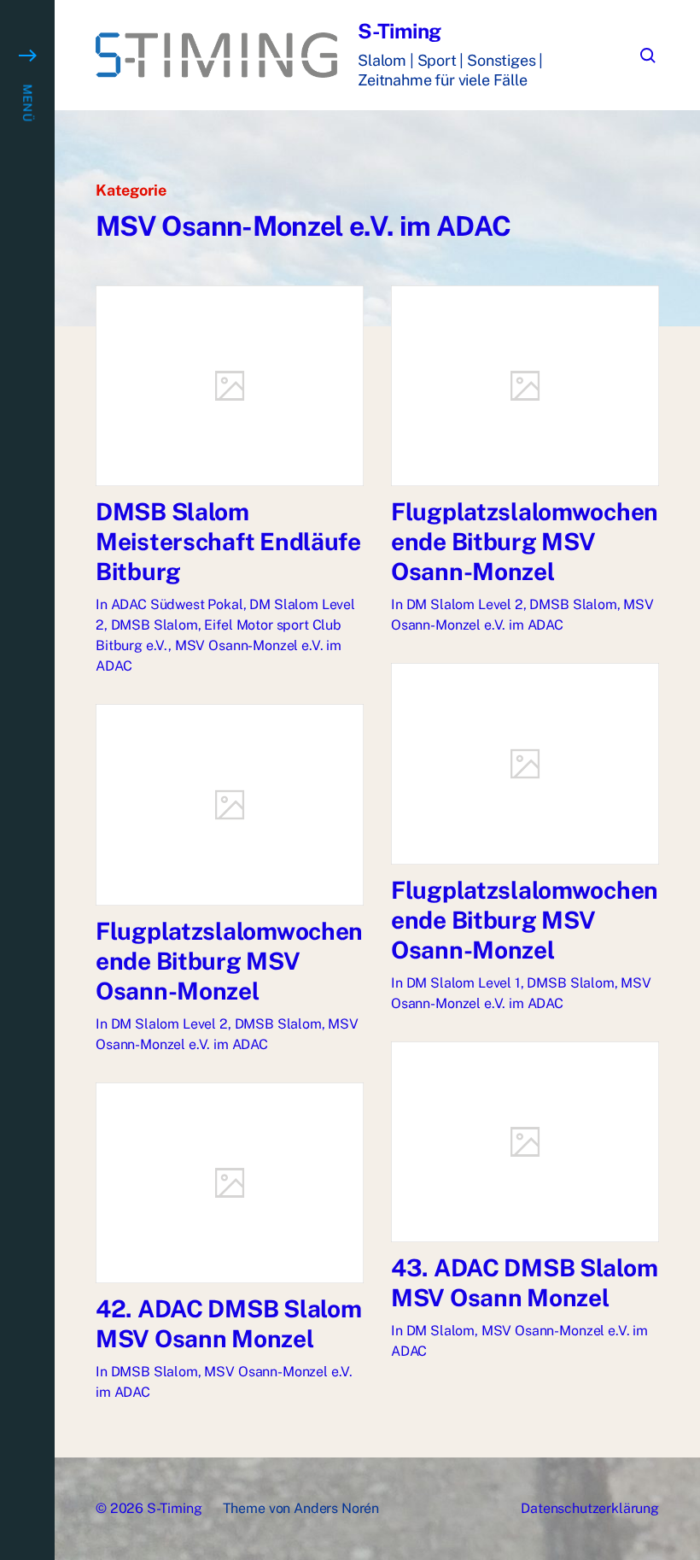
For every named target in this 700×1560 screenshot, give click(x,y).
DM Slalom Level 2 (464, 604)
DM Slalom (440, 1330)
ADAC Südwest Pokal (177, 604)
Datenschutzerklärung (590, 1508)
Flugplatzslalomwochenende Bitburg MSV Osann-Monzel (524, 541)
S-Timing (399, 31)
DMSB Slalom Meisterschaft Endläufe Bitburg (228, 541)
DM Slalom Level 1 (463, 983)
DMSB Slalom (154, 625)
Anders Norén (336, 1508)
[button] (27, 780)
